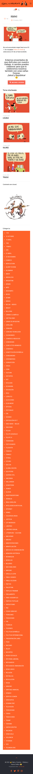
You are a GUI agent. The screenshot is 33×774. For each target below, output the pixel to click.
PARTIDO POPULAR (12, 601)
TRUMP (8, 720)
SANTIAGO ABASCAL (12, 690)
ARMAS (8, 284)
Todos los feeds (18, 49)
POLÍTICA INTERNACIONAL (14, 635)
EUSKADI (9, 417)
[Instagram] (21, 771)
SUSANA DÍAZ (10, 703)
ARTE (7, 287)
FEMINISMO (10, 441)
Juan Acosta (21, 766)
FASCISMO (9, 427)
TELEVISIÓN (10, 707)
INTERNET (9, 509)
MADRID (8, 540)
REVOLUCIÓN (10, 679)
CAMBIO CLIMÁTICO (12, 315)
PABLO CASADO (11, 577)
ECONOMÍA (9, 386)
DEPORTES (9, 376)
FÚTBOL (8, 458)
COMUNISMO (10, 342)
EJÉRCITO (9, 396)
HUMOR (8, 488)
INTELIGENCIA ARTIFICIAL (14, 505)
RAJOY (8, 649)
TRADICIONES (10, 717)
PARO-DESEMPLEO (12, 598)
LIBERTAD (9, 526)
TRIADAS (6, 177)
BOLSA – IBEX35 (11, 304)
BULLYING (9, 311)
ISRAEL (8, 512)
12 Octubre (10, 236)
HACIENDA (9, 478)
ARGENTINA (9, 281)
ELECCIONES (10, 400)
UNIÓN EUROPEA (11, 727)
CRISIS (8, 366)
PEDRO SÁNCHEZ (11, 611)
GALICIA (8, 465)
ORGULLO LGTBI (11, 574)
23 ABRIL (9, 253)
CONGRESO (9, 349)
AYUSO (8, 294)
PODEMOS (9, 628)
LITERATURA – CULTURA (13, 533)
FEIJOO (8, 430)
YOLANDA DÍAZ (11, 747)
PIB (7, 621)
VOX (7, 744)
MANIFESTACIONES (12, 543)
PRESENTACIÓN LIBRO (13, 638)
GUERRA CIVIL (10, 475)
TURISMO (9, 724)
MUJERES (9, 563)
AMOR (8, 274)
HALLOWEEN (10, 482)
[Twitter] (14, 771)
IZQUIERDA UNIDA (11, 516)
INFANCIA (9, 499)
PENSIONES (9, 615)
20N (7, 250)
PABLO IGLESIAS (11, 580)
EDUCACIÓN (9, 390)
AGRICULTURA (10, 263)
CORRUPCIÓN (10, 362)
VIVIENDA (9, 741)
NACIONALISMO (11, 567)
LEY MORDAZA (10, 523)
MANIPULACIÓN (11, 546)
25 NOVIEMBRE (11, 257)
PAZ (7, 608)
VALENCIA (9, 730)
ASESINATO (9, 291)
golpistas (9, 471)
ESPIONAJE (9, 410)
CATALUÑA (9, 325)
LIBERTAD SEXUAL (12, 529)
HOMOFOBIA (10, 485)
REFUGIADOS (10, 662)
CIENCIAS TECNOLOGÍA (13, 332)
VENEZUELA (9, 734)
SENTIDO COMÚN (11, 696)
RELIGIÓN (9, 672)
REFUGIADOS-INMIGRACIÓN (15, 666)
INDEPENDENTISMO (12, 495)
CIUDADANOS (10, 335)
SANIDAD (9, 686)
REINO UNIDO (10, 669)
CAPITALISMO (10, 318)
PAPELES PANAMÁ (12, 591)
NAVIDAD (9, 570)
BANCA (8, 301)
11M (7, 233)
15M (7, 243)
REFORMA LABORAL (12, 659)
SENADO (8, 693)
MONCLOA (9, 560)
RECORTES (9, 652)
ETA (7, 413)
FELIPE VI (9, 437)
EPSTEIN (8, 407)
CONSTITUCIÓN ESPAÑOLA (14, 352)
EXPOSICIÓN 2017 (12, 420)
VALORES (6, 147)
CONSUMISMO (10, 355)
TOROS (8, 713)
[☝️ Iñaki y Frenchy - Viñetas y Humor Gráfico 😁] (14, 3)
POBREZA (9, 625)
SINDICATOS (10, 700)
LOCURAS (6, 118)
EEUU (7, 393)
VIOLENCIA (9, 737)
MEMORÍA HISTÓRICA (13, 553)
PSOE (7, 642)
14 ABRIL (9, 240)
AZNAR (8, 298)
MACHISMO (9, 536)
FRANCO (8, 454)
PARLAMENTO (10, 594)
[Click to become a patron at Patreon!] (16, 85)
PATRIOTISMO (10, 604)
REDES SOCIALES (11, 655)
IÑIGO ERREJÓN (11, 502)
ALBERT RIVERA (11, 267)
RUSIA (8, 683)
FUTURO (8, 461)
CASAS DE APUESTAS (13, 321)
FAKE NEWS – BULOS (12, 424)
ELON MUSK (9, 403)
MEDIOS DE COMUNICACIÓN (15, 550)
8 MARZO (9, 260)
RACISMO (9, 645)
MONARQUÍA (10, 557)
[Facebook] (11, 771)
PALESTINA (9, 587)
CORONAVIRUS (10, 359)
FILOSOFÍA (9, 448)
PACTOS (8, 584)
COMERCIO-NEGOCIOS (13, 338)
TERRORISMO (10, 710)
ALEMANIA (9, 270)
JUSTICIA (9, 519)
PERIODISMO (10, 618)
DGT (7, 379)
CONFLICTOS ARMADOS (13, 345)
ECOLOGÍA (9, 383)
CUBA (7, 369)
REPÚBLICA (9, 676)
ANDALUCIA (9, 277)
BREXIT (8, 308)
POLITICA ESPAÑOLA (12, 632)
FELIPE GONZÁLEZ (12, 434)
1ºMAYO (8, 246)
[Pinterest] (18, 771)
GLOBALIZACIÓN (11, 468)
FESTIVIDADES (10, 444)
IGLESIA (8, 492)
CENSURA (9, 328)
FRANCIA (9, 451)
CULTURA (9, 373)
